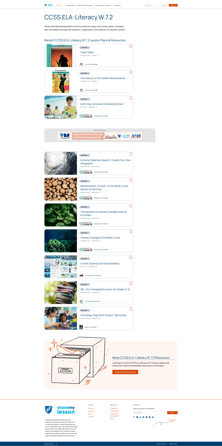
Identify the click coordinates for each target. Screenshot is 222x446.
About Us (91, 408)
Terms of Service (161, 444)
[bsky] (153, 417)
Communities (114, 411)
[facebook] (134, 417)
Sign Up (173, 5)
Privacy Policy (173, 444)
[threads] (150, 417)
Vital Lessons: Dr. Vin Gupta (102, 5)
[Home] (48, 5)
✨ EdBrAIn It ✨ (117, 5)
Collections (114, 408)
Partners (91, 411)
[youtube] (146, 417)
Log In (164, 5)
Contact (91, 417)
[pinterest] (143, 417)
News (112, 419)
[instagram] (137, 417)
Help (89, 414)
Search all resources (125, 372)
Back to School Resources (85, 5)
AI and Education (71, 5)
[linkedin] (140, 417)
